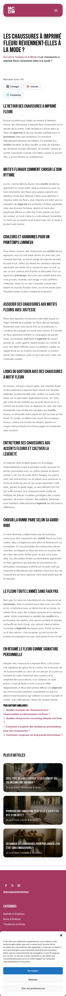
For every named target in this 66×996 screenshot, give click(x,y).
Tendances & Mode (26, 57)
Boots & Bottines (12, 919)
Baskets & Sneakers (14, 913)
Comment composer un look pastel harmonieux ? (34, 735)
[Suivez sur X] (12, 885)
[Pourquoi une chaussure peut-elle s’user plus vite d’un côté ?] (33, 810)
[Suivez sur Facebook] (5, 885)
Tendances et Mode (14, 924)
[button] (61, 935)
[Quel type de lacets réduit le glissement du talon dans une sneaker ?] (33, 777)
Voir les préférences (33, 988)
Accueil (7, 57)
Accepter (33, 970)
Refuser (33, 979)
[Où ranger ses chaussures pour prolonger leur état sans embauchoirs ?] (33, 843)
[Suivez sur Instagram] (18, 885)
